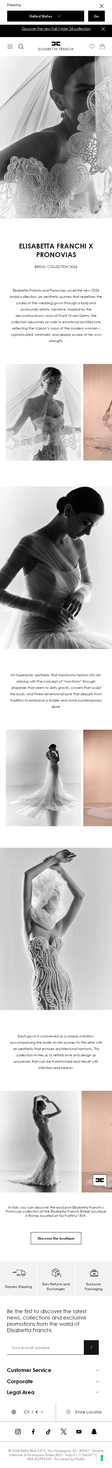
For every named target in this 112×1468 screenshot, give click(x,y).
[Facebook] (33, 1431)
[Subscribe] (91, 1347)
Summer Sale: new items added (56, 28)
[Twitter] (63, 1431)
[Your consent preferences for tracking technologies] (101, 1457)
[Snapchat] (94, 1431)
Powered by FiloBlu (69, 1459)
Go (96, 16)
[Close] (102, 6)
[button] (56, 29)
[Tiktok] (48, 1431)
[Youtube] (78, 1431)
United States (41, 16)
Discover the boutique (56, 1238)
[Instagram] (18, 1431)
